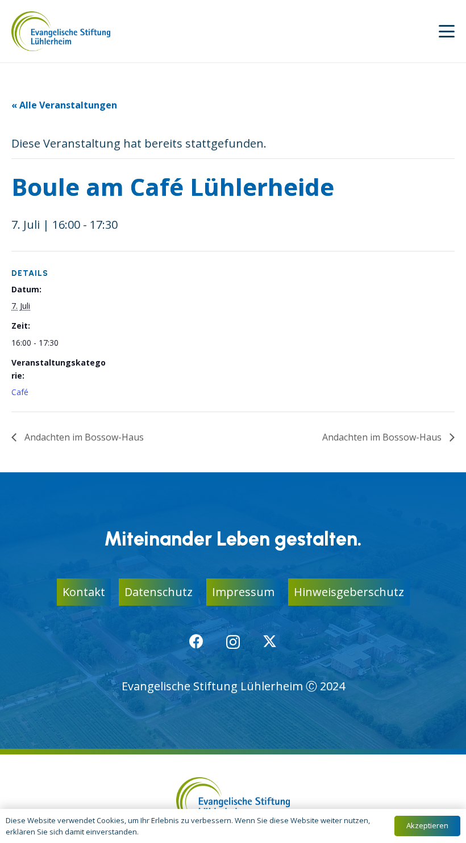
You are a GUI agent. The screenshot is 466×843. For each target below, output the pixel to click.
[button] (447, 31)
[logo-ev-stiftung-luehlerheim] (60, 31)
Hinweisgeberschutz (349, 591)
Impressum (243, 591)
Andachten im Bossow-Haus (83, 437)
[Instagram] (233, 642)
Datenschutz (158, 591)
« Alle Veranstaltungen (64, 105)
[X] (270, 641)
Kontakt (84, 591)
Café (19, 392)
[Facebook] (196, 641)
